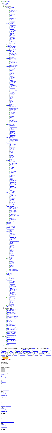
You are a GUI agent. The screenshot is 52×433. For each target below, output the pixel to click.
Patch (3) (12, 174)
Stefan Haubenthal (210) (12, 309)
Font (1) (11, 302)
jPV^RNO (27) (10, 320)
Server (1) (12, 247)
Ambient (4, 351)
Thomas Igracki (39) (11, 318)
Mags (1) (9, 223)
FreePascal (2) (13, 82)
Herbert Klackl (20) (11, 327)
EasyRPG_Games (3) (14, 140)
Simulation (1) (13, 184)
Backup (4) (12, 145)
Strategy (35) (13, 187)
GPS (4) (12, 113)
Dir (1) (11, 151)
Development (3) (13, 127)
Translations (48, 355)
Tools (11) (12, 104)
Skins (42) (12, 19)
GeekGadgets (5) (13, 85)
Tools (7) (12, 42)
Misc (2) (12, 288)
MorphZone (9, 341)
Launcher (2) (13, 171)
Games (42, 352)
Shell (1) (12, 278)
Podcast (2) (12, 37)
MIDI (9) (12, 31)
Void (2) (12, 57)
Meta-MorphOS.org (11, 339)
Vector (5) (12, 204)
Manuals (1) (12, 131)
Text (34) (9, 297)
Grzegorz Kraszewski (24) (13, 322)
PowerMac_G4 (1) (14, 216)
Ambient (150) (10, 7)
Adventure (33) (13, 163)
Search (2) (12, 155)
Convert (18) (13, 195)
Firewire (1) (12, 110)
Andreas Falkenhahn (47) (12, 316)
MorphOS (33, 348)
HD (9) (11, 114)
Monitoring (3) (13, 93)
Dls (1, 376)
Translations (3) (10, 305)
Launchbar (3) (13, 14)
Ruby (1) (12, 98)
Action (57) (12, 161)
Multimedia (44, 353)
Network (3, 355)
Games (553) (10, 160)
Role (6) (12, 178)
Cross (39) (12, 77)
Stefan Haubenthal (4, 393)
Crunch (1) (12, 148)
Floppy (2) (12, 112)
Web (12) (12, 255)
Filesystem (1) (13, 109)
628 (3, 408)
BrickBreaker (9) (13, 165)
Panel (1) (12, 15)
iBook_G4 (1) (13, 208)
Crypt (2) (12, 149)
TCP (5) (11, 251)
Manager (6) (12, 153)
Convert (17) (13, 147)
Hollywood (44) (13, 62)
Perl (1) (11, 96)
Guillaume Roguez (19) (12, 329)
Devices (12, 352)
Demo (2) (12, 168)
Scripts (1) (12, 230)
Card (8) (12, 167)
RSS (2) (11, 243)
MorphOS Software (11, 343)
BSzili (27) (9, 321)
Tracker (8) (12, 43)
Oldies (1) (9, 271)
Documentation (20, 352)
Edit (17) (12, 301)
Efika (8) (12, 128)
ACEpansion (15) (14, 139)
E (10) (11, 80)
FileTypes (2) (13, 11)
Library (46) (12, 88)
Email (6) (12, 235)
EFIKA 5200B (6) (14, 207)
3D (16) (11, 194)
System (35, 355)
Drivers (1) (12, 27)
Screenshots (22, 355)
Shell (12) (12, 293)
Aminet (8, 344)
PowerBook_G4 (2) (14, 215)
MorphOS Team (10, 337)
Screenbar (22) (13, 18)
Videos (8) (9, 306)
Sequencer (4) (13, 41)
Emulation (29, 352)
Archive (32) (13, 144)
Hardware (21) (10, 206)
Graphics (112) (10, 192)
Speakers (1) (12, 120)
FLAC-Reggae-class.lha (6, 406)
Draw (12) (12, 196)
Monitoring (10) (13, 289)
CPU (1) (12, 285)
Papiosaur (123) (10, 312)
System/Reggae (4, 395)
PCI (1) (11, 117)
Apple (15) (12, 125)
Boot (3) (12, 282)
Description (3, 374)
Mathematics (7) (13, 198)
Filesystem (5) (13, 238)
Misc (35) (12, 172)
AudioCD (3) (13, 25)
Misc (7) (12, 199)
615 (3, 424)
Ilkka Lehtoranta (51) (11, 314)
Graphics (3, 353)
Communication (26, 351)
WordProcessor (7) (14, 270)
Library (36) (12, 63)
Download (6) (13, 234)
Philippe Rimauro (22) (12, 325)
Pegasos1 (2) (13, 212)
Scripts (29, 355)
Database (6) (12, 261)
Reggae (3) (12, 292)
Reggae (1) (12, 97)
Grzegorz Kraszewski (5, 409)
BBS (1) (12, 233)
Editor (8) (12, 29)
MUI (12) (12, 94)
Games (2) (12, 129)
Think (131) (12, 191)
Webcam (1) (12, 123)
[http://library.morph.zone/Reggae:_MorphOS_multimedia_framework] (1, 386)
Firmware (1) (13, 286)
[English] (3, 1)
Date (2, 381)
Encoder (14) (13, 30)
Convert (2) (12, 26)
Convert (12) (13, 259)
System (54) (9, 280)
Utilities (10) (12, 296)
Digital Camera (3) (14, 108)
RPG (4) (12, 179)
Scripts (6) (12, 39)
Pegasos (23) (13, 133)
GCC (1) (12, 84)
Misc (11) (12, 304)
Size (1, 375)
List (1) (11, 152)
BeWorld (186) (10, 310)
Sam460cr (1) (13, 218)
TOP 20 (6, 4)
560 (3, 392)
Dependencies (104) (11, 58)
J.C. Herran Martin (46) (12, 317)
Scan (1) (12, 245)
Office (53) (9, 258)
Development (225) (11, 66)
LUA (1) (12, 277)
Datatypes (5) (13, 59)
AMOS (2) (12, 69)
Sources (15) (12, 102)
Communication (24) (11, 46)
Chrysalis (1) (10, 45)
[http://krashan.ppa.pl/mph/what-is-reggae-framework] (1, 402)
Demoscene (35, 351)
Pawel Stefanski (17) (11, 335)
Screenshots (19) (10, 273)
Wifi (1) (11, 257)
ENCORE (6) (13, 53)
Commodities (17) (14, 10)
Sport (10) (12, 186)
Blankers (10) (13, 8)
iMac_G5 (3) (13, 210)
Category (2, 379)
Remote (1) (12, 242)
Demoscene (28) (10, 50)
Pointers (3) (12, 17)
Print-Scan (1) (13, 266)
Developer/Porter (4, 377)
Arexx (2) (12, 70)
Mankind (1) (12, 55)
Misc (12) (12, 33)
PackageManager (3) (14, 241)
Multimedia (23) (10, 229)
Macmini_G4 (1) (13, 211)
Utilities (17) (12, 21)
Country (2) (12, 284)
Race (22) (12, 176)
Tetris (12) (12, 188)
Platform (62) (13, 175)
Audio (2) (12, 73)
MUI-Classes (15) (14, 65)
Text (41, 355)
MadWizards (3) (13, 54)
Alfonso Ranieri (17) (11, 332)
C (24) (11, 76)
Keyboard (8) (13, 116)
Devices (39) (10, 105)
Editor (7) (12, 170)
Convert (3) (12, 300)
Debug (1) (12, 78)
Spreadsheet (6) (13, 269)
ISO (17, 353)
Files (37, 352)
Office (9, 355)
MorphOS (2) (13, 132)
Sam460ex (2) (13, 219)
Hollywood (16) (13, 86)
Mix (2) (11, 34)
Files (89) (9, 143)
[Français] (7, 1)
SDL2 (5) (12, 101)
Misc (27, 353)
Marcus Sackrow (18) (12, 331)
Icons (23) (12, 12)
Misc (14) (12, 141)
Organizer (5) (13, 265)
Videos (4, 356)
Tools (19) (12, 159)
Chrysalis (18, 351)
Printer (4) (12, 119)
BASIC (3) (12, 74)
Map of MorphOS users (12, 340)
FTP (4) (11, 239)
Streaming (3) (13, 250)
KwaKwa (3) (13, 49)
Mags (22, 353)
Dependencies (45, 351)
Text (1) (11, 157)
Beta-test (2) (12, 226)
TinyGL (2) (12, 202)
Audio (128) (10, 23)
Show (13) (12, 267)
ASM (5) (12, 72)
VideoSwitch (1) (13, 121)
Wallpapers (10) (13, 22)
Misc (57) (9, 225)
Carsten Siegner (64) (11, 313)
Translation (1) (13, 294)
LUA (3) (12, 89)
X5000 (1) (12, 136)
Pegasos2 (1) (13, 214)
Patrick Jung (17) (11, 333)
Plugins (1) (12, 290)
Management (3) (13, 90)
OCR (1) (12, 263)
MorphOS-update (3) (11, 227)
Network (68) (10, 231)
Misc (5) (12, 92)
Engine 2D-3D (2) (14, 81)
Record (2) (12, 38)
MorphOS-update (35, 353)
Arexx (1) (12, 276)
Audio (11, 351)
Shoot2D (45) (13, 182)
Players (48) (12, 35)
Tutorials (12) (13, 135)
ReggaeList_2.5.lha (5, 390)
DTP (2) (12, 262)
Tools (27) (12, 203)
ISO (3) (9, 222)
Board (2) (12, 164)
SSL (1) (11, 249)
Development (4, 352)
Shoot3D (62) (13, 183)
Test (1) (11, 253)
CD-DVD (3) (13, 106)
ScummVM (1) (13, 180)
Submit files (7, 3)
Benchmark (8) (13, 281)
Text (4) (11, 190)
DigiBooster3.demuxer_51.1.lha (7, 422)
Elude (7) (12, 51)
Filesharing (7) (13, 237)
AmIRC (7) (12, 47)
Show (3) (12, 156)
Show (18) (12, 200)
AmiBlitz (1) (12, 68)
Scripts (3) (9, 274)
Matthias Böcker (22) (11, 324)
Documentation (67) (11, 124)
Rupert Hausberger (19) (12, 328)
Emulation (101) (10, 137)
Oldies (15, 355)
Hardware (11, 353)
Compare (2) (12, 298)
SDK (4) (12, 100)
